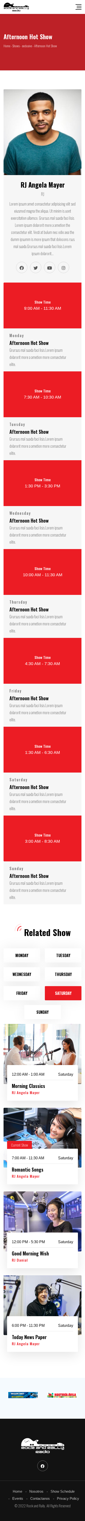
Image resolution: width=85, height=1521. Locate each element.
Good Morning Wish (30, 1253)
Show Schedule (63, 1491)
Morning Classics (28, 1085)
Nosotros (36, 1491)
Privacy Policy (68, 1498)
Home (17, 1491)
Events (17, 1498)
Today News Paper (29, 1337)
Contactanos (40, 1498)
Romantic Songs (27, 1169)
